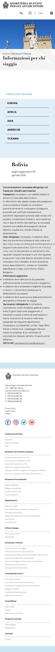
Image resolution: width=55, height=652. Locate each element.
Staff (7, 446)
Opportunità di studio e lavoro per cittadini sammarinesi (26, 555)
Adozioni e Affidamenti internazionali (19, 558)
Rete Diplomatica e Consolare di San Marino (21, 509)
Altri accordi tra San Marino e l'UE (17, 461)
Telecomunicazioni (12, 443)
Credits (8, 414)
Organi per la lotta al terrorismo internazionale (22, 516)
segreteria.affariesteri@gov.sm (17, 391)
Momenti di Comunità (13, 595)
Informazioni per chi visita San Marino (19, 552)
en (41, 13)
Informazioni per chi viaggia (15, 548)
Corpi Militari (10, 607)
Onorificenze (10, 519)
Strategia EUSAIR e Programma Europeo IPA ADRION (25, 470)
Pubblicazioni (10, 628)
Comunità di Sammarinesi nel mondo (19, 582)
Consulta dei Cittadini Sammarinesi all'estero (22, 586)
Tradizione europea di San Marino (18, 467)
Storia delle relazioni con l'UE (16, 464)
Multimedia (9, 537)
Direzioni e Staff (11, 506)
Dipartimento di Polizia (14, 613)
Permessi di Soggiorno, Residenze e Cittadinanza (24, 561)
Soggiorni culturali (12, 589)
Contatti (8, 639)
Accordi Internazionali (13, 492)
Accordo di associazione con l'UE (17, 457)
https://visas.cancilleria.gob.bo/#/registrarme (30, 244)
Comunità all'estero (12, 579)
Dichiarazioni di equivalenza (16, 565)
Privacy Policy (10, 408)
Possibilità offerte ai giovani (15, 592)
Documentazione (11, 495)
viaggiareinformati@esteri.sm (29, 343)
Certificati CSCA (11, 522)
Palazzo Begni (10, 625)
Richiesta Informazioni (13, 513)
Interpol (8, 610)
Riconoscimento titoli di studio (16, 568)
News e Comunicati (12, 534)
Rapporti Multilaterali (13, 488)
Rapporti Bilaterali (12, 485)
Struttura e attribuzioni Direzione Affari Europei (23, 474)
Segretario (9, 440)
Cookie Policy (10, 411)
